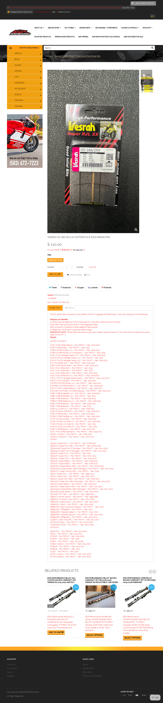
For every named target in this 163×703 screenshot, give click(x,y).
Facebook (66, 287)
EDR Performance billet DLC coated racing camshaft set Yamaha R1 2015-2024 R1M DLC (61, 580)
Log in (9, 672)
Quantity (50, 267)
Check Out (11, 664)
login (54, 12)
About (85, 664)
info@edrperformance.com (20, 12)
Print (88, 275)
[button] (100, 250)
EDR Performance (61, 295)
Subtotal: (80, 267)
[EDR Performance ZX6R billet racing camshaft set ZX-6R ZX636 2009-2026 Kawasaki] (138, 596)
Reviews (69, 308)
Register (10, 676)
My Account (12, 668)
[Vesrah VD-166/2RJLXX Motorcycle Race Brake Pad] (147, 81)
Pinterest (107, 287)
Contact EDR (88, 668)
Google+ (80, 287)
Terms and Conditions (92, 676)
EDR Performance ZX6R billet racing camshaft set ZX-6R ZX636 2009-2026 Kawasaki (139, 580)
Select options (95, 635)
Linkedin (94, 287)
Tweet (54, 287)
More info (55, 308)
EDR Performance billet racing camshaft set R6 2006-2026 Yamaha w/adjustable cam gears (101, 580)
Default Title (55, 260)
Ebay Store (87, 672)
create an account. (64, 12)
